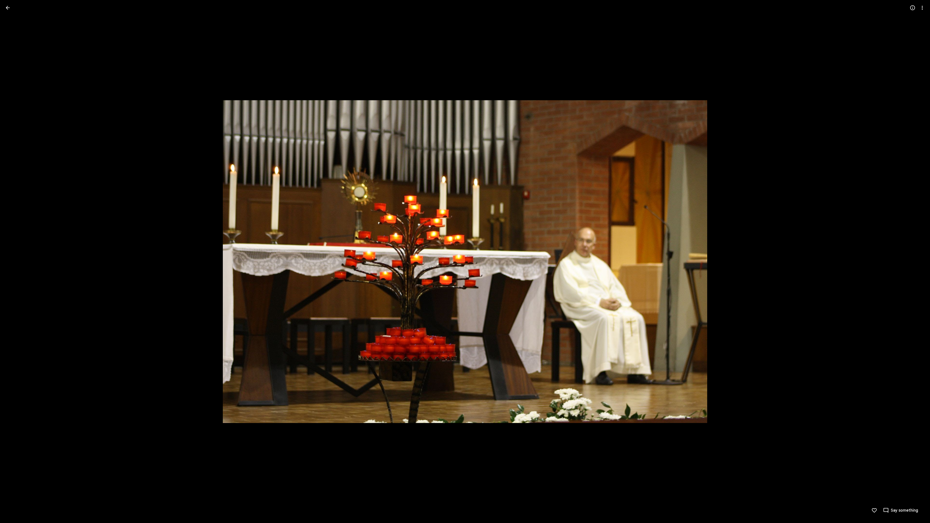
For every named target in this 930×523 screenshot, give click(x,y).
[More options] (922, 8)
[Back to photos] (8, 8)
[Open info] (912, 8)
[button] (13, 261)
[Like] (874, 510)
